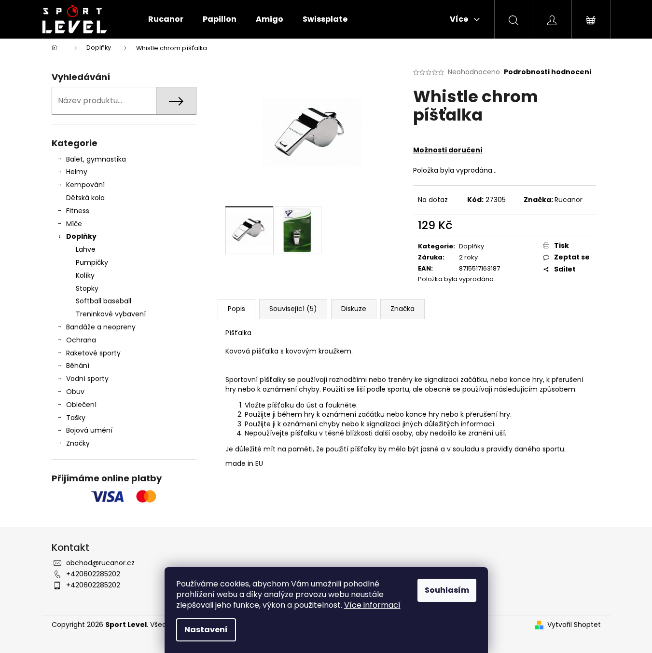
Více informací (372, 605)
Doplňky (81, 236)
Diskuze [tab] (353, 308)
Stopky (87, 288)
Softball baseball (103, 301)
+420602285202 (93, 574)
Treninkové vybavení (111, 314)
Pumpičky (92, 262)
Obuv (75, 391)
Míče (74, 224)
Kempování (85, 185)
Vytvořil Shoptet (574, 624)
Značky (78, 443)
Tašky (75, 417)
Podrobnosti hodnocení (548, 72)
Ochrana (81, 340)
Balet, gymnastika (96, 159)
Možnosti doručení (448, 150)
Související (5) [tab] (293, 308)
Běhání (77, 365)
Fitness (77, 211)
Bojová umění (89, 430)
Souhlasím (447, 590)
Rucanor (569, 199)
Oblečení (81, 404)
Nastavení (206, 629)
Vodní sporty (87, 378)
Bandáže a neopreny (101, 327)
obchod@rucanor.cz (100, 563)
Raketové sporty (93, 353)
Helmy (76, 172)
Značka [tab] (402, 308)
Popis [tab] (236, 308)
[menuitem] (166, 19)
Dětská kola (85, 198)
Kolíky (85, 275)
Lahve (86, 249)
